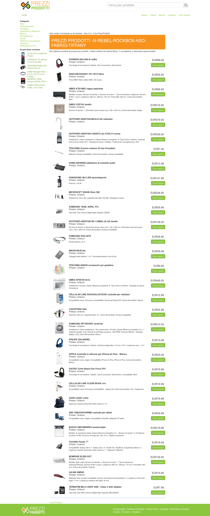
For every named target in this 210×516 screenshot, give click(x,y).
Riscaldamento (26, 36)
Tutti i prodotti (184, 15)
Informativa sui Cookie (179, 509)
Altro (22, 23)
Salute (23, 38)
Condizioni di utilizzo (135, 509)
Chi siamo (125, 511)
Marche (162, 15)
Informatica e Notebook (30, 31)
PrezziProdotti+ (56, 502)
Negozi (144, 15)
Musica (23, 33)
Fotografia (24, 28)
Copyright (164, 509)
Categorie (172, 15)
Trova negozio (158, 65)
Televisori (24, 43)
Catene (153, 15)
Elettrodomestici (27, 26)
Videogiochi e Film (28, 45)
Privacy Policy (152, 509)
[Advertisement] (119, 25)
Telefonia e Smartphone (30, 40)
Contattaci (135, 511)
